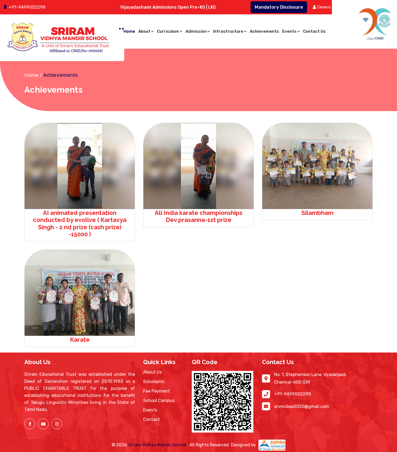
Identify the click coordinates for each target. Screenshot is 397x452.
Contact (151, 419)
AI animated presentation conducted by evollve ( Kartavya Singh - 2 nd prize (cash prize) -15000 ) (79, 223)
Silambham (317, 212)
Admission (196, 31)
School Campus (158, 400)
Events (289, 31)
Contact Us (314, 31)
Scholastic (153, 381)
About (144, 31)
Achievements (264, 31)
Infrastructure (228, 31)
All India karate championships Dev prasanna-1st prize (199, 216)
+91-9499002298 (27, 7)
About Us (152, 372)
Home (129, 31)
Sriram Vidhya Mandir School (157, 444)
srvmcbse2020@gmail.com (301, 406)
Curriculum (168, 31)
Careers (323, 7)
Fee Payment (156, 391)
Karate (80, 339)
